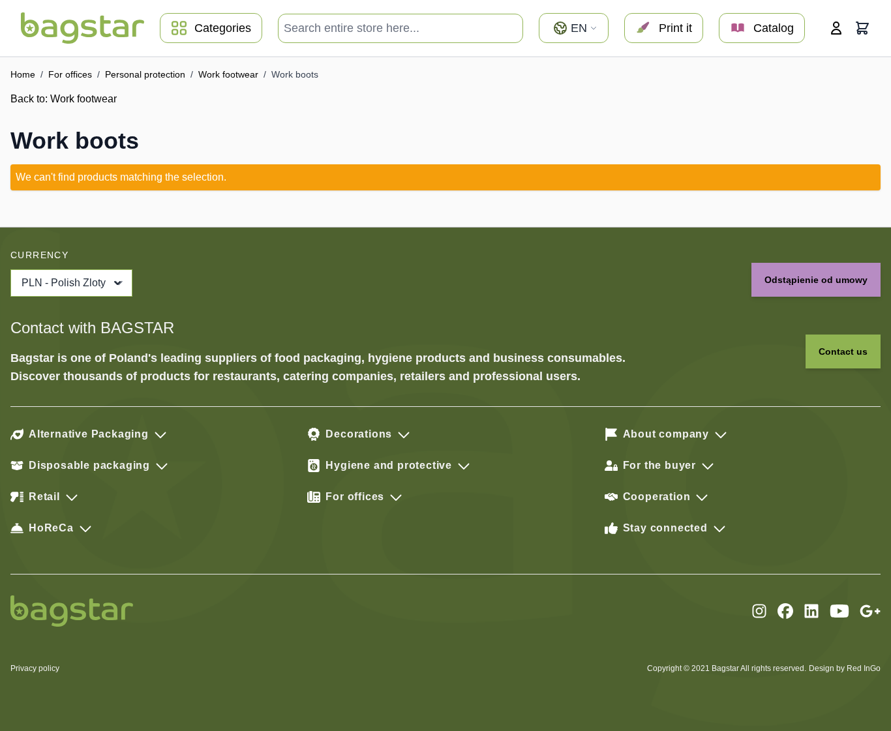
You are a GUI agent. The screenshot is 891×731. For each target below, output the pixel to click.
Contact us (843, 351)
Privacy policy (34, 668)
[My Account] (836, 28)
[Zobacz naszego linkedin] (811, 611)
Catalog (773, 28)
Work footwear (228, 74)
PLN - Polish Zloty (64, 282)
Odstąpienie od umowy (816, 280)
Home (22, 74)
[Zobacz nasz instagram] (759, 611)
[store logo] (82, 28)
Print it (675, 28)
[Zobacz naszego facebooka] (785, 611)
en (579, 28)
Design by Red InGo (845, 668)
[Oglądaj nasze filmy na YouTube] (839, 611)
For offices (70, 74)
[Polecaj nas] (870, 611)
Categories (222, 28)
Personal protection (145, 74)
